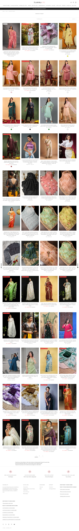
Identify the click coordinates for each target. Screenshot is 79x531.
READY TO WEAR (7, 512)
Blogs (40, 488)
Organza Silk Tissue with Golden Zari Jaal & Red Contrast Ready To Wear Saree (68, 412)
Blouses (53, 5)
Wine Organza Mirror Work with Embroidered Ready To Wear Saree (49, 304)
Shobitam (69, 5)
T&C (33, 476)
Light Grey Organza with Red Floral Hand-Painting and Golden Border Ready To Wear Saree (30, 448)
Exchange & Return (52, 488)
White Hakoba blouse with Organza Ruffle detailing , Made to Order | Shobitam (67, 160)
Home (4, 11)
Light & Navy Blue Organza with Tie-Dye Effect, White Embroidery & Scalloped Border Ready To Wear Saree (48, 377)
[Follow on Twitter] (5, 524)
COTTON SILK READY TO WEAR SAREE (9, 510)
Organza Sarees (12, 11)
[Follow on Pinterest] (11, 524)
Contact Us (51, 487)
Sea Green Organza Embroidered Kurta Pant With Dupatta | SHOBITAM (48, 126)
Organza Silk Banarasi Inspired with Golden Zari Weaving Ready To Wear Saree (67, 448)
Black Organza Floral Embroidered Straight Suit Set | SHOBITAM (30, 126)
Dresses (64, 5)
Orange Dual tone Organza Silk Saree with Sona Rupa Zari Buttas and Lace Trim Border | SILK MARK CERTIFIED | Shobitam (11, 234)
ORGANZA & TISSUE (6, 517)
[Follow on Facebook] (3, 524)
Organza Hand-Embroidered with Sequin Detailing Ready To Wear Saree (11, 341)
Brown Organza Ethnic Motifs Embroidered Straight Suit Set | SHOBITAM (11, 162)
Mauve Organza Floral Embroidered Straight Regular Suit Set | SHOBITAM (67, 89)
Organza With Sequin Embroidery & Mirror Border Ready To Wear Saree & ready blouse (11, 448)
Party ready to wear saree (64, 493)
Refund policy (25, 493)
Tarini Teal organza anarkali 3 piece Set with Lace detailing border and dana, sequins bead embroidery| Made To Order (11, 377)
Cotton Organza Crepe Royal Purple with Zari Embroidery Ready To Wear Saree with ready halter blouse (48, 412)
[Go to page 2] (42, 456)
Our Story (74, 5)
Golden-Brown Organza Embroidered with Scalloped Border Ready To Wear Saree (30, 412)
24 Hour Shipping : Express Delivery (19, 5)
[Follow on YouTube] (14, 524)
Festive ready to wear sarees (65, 489)
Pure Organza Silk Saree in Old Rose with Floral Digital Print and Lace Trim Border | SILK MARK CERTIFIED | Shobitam (67, 199)
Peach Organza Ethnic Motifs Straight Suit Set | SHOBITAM (30, 89)
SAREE (12, 512)
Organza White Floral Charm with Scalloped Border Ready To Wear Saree (68, 304)
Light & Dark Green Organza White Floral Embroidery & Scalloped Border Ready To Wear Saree (68, 376)
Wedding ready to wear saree (65, 496)
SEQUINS (4, 514)
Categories (48, 5)
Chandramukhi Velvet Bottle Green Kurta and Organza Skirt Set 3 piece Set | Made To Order (48, 341)
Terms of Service (26, 491)
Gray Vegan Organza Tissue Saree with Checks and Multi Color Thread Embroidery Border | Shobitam (49, 162)
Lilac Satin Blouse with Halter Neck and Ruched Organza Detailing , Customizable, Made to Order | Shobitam (30, 161)
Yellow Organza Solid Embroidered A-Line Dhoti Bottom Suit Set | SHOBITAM (67, 51)
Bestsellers (35, 5)
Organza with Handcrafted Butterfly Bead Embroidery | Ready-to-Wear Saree (49, 47)
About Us (41, 487)
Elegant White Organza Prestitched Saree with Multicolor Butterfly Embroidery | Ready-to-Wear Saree (30, 48)
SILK (3, 512)
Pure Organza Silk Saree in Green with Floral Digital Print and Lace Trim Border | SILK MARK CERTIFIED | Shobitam (49, 234)
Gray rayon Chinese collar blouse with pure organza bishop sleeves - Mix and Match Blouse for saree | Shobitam (11, 269)
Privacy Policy (25, 487)
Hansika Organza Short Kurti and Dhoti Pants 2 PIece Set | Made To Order (30, 376)
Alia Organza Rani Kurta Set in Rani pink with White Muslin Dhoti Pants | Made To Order (67, 341)
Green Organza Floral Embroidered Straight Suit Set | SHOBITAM (11, 126)
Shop (7, 11)
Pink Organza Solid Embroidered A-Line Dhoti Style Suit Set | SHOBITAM (11, 89)
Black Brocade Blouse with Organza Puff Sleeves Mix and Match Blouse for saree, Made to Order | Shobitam (11, 199)
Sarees (29, 5)
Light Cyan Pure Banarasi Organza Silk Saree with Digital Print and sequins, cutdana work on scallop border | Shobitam (30, 234)
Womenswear (42, 5)
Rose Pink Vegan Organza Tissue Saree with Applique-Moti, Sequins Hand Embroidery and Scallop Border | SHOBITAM (11, 53)
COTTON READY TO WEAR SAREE (9, 507)
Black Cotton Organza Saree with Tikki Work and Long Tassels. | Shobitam (30, 198)
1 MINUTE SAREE (6, 5)
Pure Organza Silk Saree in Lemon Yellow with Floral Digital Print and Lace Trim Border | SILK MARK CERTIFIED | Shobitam (68, 234)
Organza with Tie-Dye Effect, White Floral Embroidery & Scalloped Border (11, 412)
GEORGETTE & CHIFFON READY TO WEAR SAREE (11, 519)
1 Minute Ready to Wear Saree (8, 503)
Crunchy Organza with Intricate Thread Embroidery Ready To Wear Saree (30, 304)
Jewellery (58, 5)
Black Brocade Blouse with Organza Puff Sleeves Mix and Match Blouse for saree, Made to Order (30, 341)
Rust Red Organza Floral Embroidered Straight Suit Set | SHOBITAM (48, 89)
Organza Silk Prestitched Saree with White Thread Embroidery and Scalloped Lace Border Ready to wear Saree (11, 305)
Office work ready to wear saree (65, 491)
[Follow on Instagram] (8, 524)
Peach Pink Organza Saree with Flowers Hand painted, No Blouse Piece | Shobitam (49, 198)
